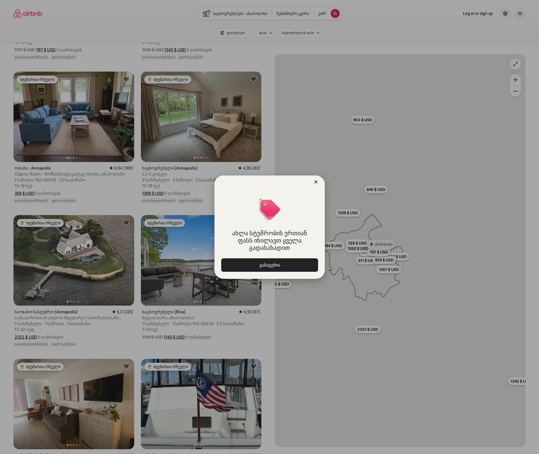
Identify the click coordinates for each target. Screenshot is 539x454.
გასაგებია (269, 265)
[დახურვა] (316, 182)
